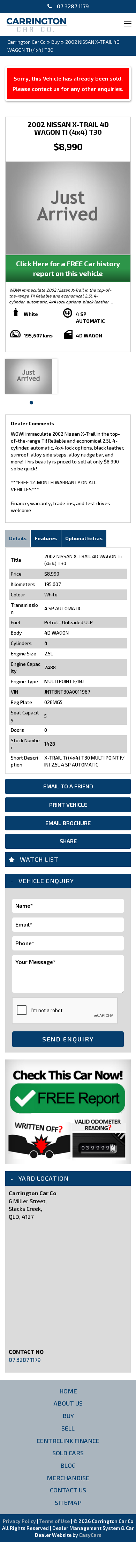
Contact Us (68, 1490)
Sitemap (68, 1502)
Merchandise (68, 1478)
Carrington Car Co (26, 42)
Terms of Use (55, 1521)
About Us (68, 1403)
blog (68, 1465)
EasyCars (90, 1535)
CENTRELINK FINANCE (68, 1440)
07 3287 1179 (72, 6)
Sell (68, 1428)
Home (68, 1391)
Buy (55, 42)
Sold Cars (68, 1453)
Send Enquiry (68, 1039)
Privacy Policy (20, 1521)
